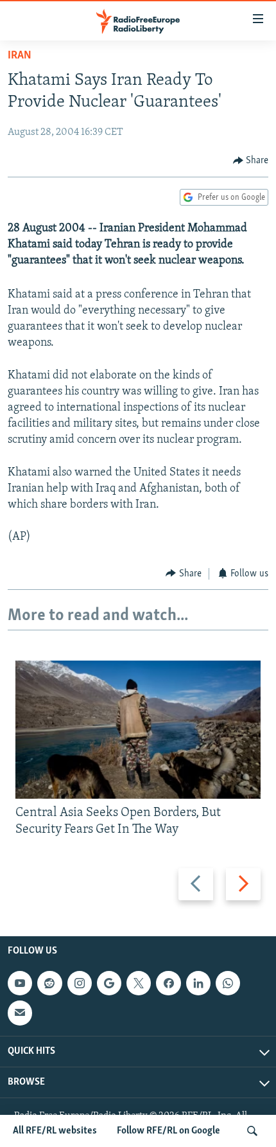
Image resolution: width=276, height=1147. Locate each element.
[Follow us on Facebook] (168, 983)
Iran (19, 56)
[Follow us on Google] (109, 983)
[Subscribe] (20, 1012)
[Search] (252, 1131)
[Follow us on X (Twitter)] (138, 983)
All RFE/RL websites (55, 1131)
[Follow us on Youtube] (20, 983)
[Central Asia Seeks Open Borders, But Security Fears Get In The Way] (138, 730)
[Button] (251, 160)
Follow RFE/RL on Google (168, 1131)
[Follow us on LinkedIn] (198, 983)
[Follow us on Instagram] (79, 983)
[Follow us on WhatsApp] (228, 983)
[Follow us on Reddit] (49, 983)
